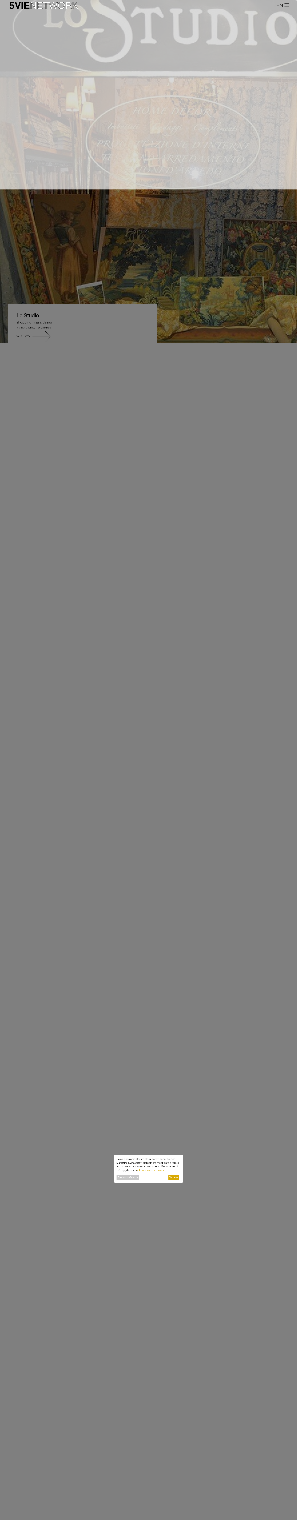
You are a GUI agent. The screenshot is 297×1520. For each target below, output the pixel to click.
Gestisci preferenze (128, 1177)
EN (280, 5)
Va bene (173, 1177)
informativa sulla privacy (150, 1170)
